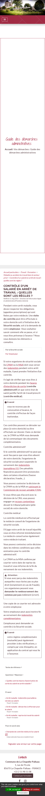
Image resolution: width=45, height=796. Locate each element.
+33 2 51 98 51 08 (22, 771)
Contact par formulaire (23, 775)
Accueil (8, 149)
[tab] (22, 349)
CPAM (9, 364)
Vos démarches (21, 149)
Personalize (23, 793)
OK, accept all (14, 789)
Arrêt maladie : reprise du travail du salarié (22, 715)
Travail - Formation (28, 272)
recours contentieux (25, 501)
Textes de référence (13, 667)
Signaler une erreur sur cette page (25, 744)
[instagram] (25, 780)
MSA (20, 364)
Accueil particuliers (11, 272)
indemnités (13, 368)
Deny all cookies (32, 789)
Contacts (22, 757)
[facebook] (19, 780)
